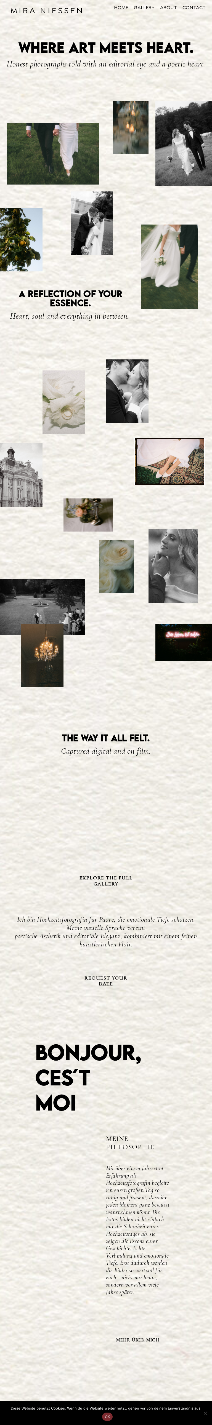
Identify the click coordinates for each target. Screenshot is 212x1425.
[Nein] (205, 1413)
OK (107, 1417)
